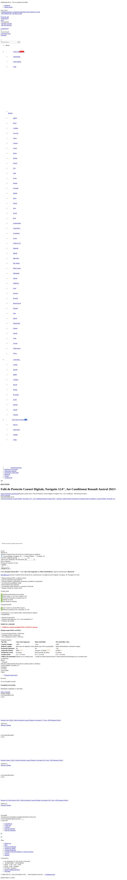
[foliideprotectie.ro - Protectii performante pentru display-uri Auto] (20, 12)
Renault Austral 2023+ (11, 675)
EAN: (2, 497)
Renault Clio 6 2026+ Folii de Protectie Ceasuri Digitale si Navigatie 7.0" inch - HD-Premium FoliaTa (31, 720)
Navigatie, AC (41, 556)
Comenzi (7, 827)
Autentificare (8, 824)
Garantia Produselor (10, 850)
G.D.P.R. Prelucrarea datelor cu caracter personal (18, 851)
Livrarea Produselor (10, 846)
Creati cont (7, 825)
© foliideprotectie (50, 874)
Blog (5, 845)
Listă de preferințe (9, 829)
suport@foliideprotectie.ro (12, 869)
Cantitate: (3, 564)
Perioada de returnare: (7, 563)
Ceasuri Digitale (29, 556)
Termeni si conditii (9, 848)
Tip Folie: (4, 558)
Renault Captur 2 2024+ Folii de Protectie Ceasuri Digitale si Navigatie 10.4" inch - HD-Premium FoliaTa (32, 760)
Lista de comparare (10, 830)
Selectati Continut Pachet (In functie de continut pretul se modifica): (20, 554)
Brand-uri (7, 5)
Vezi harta (7, 871)
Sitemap (6, 855)
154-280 (17, 13)
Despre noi (7, 843)
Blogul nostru (8, 7)
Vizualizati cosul (5, 33)
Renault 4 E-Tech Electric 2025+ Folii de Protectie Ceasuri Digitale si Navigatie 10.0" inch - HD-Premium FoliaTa (34, 800)
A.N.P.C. (7, 853)
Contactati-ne (5, 18)
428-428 (6, 13)
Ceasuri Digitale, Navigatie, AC (12, 556)
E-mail (3, 818)
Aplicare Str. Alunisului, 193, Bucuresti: (13, 559)
